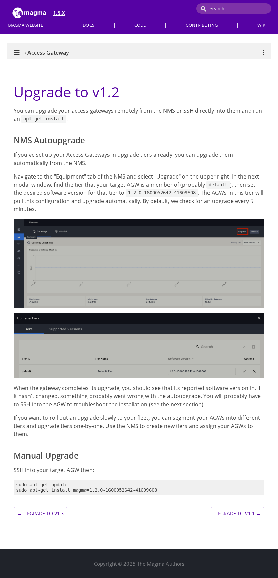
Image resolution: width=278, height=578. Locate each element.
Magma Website (25, 25)
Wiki (262, 25)
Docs (88, 25)
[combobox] (233, 8)
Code (140, 25)
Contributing (202, 25)
